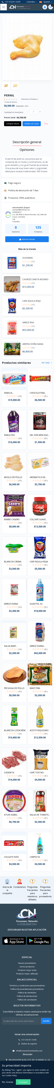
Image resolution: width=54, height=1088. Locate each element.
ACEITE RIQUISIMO (39, 730)
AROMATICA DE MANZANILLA (37, 477)
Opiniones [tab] (27, 149)
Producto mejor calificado (27, 973)
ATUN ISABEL (11, 814)
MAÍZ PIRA (35, 688)
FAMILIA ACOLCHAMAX (11, 392)
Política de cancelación (27, 999)
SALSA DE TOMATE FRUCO (39, 814)
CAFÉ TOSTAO (37, 772)
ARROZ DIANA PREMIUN (37, 646)
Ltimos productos (27, 966)
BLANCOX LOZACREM (14, 730)
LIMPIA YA (35, 857)
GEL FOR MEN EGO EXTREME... (39, 435)
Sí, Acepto (23, 1082)
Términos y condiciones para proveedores (27, 985)
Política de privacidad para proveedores (27, 989)
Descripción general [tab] (27, 142)
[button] (14, 941)
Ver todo (46, 362)
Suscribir (46, 1021)
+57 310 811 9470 (12, 2)
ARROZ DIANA (11, 603)
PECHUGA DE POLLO (14, 688)
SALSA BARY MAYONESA (10, 646)
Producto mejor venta (27, 970)
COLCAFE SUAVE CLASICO (38, 519)
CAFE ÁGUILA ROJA (39, 561)
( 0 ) (33, 261)
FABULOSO (9, 435)
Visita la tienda (28, 239)
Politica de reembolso (27, 992)
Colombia (31, 2)
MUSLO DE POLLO (13, 477)
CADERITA (9, 772)
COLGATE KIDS (11, 857)
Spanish (47, 2)
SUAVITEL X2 (36, 603)
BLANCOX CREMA (12, 561)
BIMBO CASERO (12, 519)
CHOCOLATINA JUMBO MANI (37, 392)
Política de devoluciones (27, 996)
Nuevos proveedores (27, 963)
